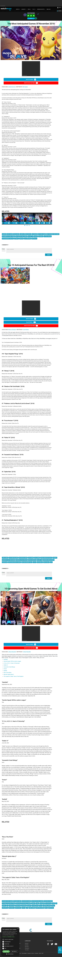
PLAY (31, 18)
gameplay (22, 234)
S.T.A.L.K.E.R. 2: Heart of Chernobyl (12, 663)
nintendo (42, 903)
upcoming (34, 234)
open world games (48, 901)
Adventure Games (40, 907)
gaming (4, 234)
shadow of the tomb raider (8, 559)
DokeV (5, 668)
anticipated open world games (23, 903)
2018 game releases (13, 557)
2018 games (30, 557)
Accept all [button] (6, 951)
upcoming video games (7, 901)
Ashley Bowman (12, 86)
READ (14, 222)
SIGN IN (60, 7)
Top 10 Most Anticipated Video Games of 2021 (42, 214)
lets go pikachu (47, 236)
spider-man (11, 905)
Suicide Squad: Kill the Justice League (12, 661)
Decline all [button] (14, 951)
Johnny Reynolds (12, 651)
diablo (53, 905)
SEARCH (60, 10)
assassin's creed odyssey (48, 559)
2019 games (37, 557)
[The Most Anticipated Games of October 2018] (27, 217)
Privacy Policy (11, 934)
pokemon (41, 236)
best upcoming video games (53, 234)
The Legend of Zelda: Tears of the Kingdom (13, 676)
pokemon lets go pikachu (21, 559)
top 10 (34, 562)
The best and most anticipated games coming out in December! (16, 89)
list (51, 562)
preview (21, 238)
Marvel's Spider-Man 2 (9, 674)
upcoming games (17, 901)
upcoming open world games (8, 903)
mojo (46, 907)
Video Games (32, 907)
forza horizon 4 (32, 559)
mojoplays (34, 238)
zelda (40, 905)
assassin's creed (46, 905)
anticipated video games (21, 236)
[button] (24, 225)
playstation (48, 903)
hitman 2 (16, 238)
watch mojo (46, 562)
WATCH (6, 222)
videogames (16, 234)
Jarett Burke (26, 329)
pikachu (35, 236)
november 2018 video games (8, 236)
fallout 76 (30, 236)
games (37, 903)
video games (9, 234)
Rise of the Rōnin (7, 672)
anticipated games (23, 557)
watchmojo (39, 562)
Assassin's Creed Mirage (9, 667)
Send (48, 255)
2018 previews (27, 238)
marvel (4, 905)
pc (56, 903)
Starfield (6, 659)
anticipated (28, 234)
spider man (4, 562)
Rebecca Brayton (12, 329)
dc (7, 905)
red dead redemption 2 (27, 562)
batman (29, 905)
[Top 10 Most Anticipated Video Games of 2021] (43, 217)
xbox (53, 903)
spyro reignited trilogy (46, 557)
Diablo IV (6, 665)
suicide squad (35, 905)
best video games (41, 234)
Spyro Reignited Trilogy (7, 238)
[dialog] (10, 941)
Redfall (5, 670)
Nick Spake (25, 86)
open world (5, 907)
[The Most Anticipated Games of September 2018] (11, 217)
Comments (5, 244)
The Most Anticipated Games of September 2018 (10, 214)
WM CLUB (48, 9)
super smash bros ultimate (14, 562)
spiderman (23, 905)
